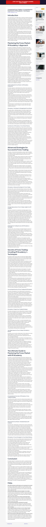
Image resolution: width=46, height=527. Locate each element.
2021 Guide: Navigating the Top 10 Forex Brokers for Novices (40, 71)
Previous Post (9, 523)
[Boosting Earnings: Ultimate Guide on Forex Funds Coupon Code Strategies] (40, 41)
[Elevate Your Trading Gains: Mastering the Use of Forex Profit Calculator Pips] (40, 15)
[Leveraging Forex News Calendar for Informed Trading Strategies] (40, 54)
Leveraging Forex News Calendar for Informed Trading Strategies (39, 59)
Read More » (37, 24)
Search (37, 7)
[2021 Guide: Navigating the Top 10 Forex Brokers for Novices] (40, 67)
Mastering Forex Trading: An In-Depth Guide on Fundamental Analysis (40, 32)
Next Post (26, 523)
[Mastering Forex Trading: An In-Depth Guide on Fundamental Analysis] (40, 28)
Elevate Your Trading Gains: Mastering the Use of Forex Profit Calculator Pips (40, 19)
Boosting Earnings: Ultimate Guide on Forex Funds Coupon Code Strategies (40, 45)
